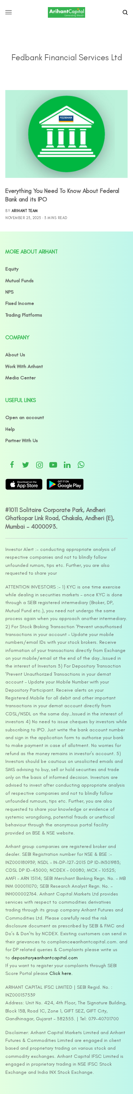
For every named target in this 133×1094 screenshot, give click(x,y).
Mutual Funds (19, 281)
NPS (9, 292)
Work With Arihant (24, 366)
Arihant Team (25, 210)
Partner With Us (21, 440)
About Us (15, 355)
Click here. (61, 973)
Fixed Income (19, 303)
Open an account (24, 417)
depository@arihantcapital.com (44, 958)
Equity (11, 269)
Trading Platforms (23, 315)
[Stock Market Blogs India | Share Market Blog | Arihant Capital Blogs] (66, 12)
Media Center (20, 378)
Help (10, 429)
